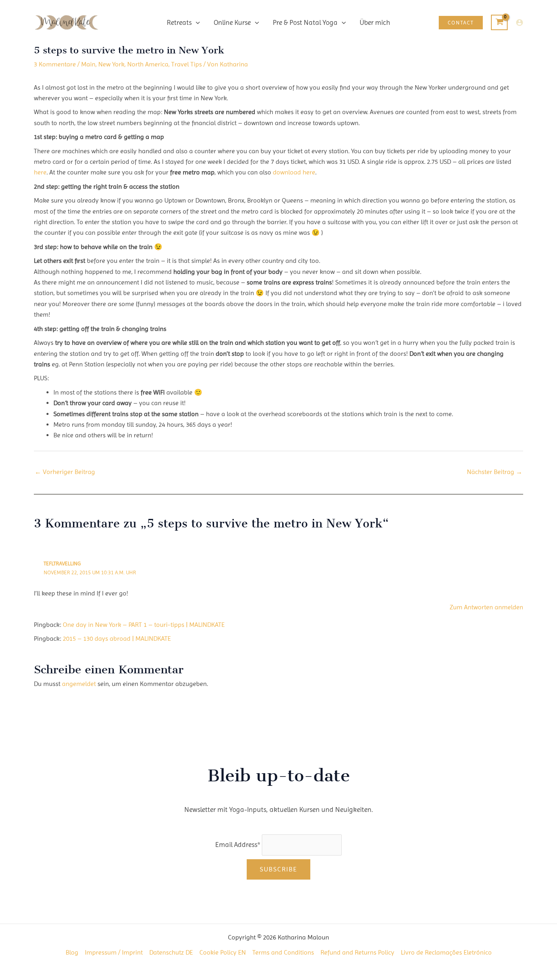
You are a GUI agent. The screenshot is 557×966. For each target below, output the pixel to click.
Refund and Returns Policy (357, 952)
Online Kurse (232, 22)
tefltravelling (62, 563)
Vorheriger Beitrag (65, 472)
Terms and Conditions (283, 952)
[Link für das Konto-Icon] (519, 22)
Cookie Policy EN (222, 952)
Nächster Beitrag (494, 472)
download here (294, 172)
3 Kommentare (55, 64)
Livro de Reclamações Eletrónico (446, 952)
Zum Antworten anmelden (486, 607)
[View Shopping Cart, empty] (499, 22)
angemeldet (79, 684)
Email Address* (237, 844)
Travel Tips (186, 64)
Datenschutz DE (171, 952)
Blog (72, 952)
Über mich (375, 22)
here (40, 172)
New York (111, 64)
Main (88, 64)
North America (147, 64)
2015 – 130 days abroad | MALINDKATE (117, 638)
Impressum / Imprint (114, 952)
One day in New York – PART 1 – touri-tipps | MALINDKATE (144, 625)
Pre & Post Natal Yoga (305, 22)
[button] (196, 22)
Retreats (179, 22)
